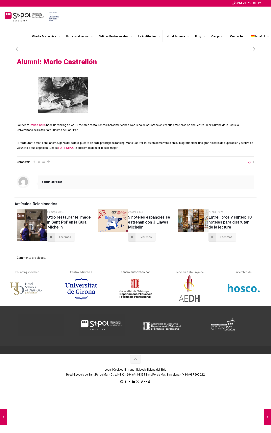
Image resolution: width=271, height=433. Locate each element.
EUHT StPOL (66, 147)
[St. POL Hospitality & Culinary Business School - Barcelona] (32, 16)
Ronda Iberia (38, 125)
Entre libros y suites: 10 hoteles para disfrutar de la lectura (230, 222)
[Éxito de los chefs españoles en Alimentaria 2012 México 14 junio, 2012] (3, 417)
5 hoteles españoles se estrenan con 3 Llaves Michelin (149, 222)
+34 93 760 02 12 (248, 3)
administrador (52, 182)
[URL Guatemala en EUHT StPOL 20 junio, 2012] (267, 417)
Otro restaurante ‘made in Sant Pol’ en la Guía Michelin (69, 222)
